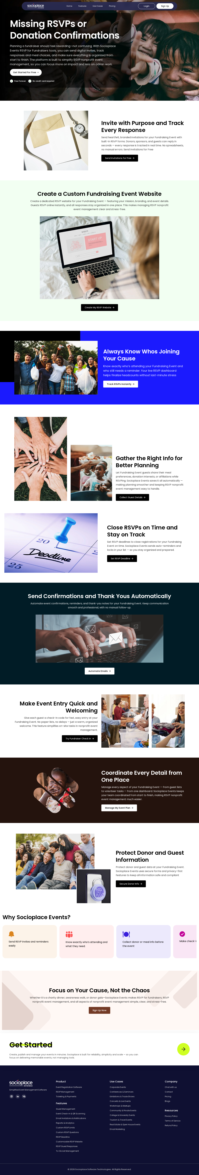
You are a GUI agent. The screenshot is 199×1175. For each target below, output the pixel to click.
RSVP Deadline (62, 1137)
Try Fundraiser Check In (78, 738)
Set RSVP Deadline (120, 558)
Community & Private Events (123, 1110)
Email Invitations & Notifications (71, 1118)
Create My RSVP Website (98, 307)
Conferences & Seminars (121, 1092)
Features (82, 6)
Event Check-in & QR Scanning (70, 1113)
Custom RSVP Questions (67, 1132)
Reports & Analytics (65, 1123)
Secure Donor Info (129, 883)
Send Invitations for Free (118, 158)
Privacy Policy (171, 1116)
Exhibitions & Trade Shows (122, 1096)
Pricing (112, 6)
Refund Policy (171, 1125)
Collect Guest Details (131, 497)
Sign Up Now (99, 1010)
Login (146, 6)
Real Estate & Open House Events (125, 1124)
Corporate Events (118, 1087)
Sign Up (165, 6)
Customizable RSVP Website (69, 1141)
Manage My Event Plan (117, 807)
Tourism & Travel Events (121, 1120)
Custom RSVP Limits (65, 1127)
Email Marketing (117, 1129)
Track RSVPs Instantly (119, 384)
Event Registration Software (69, 1087)
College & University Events (122, 1115)
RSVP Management (65, 1092)
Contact (169, 1092)
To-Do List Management (67, 1151)
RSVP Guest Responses (67, 1146)
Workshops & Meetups (120, 1106)
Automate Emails (98, 671)
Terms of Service (172, 1121)
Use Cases (98, 6)
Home (69, 6)
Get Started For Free (24, 72)
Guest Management (65, 1109)
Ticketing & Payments (66, 1096)
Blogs (167, 1101)
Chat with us (171, 1087)
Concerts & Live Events (120, 1101)
